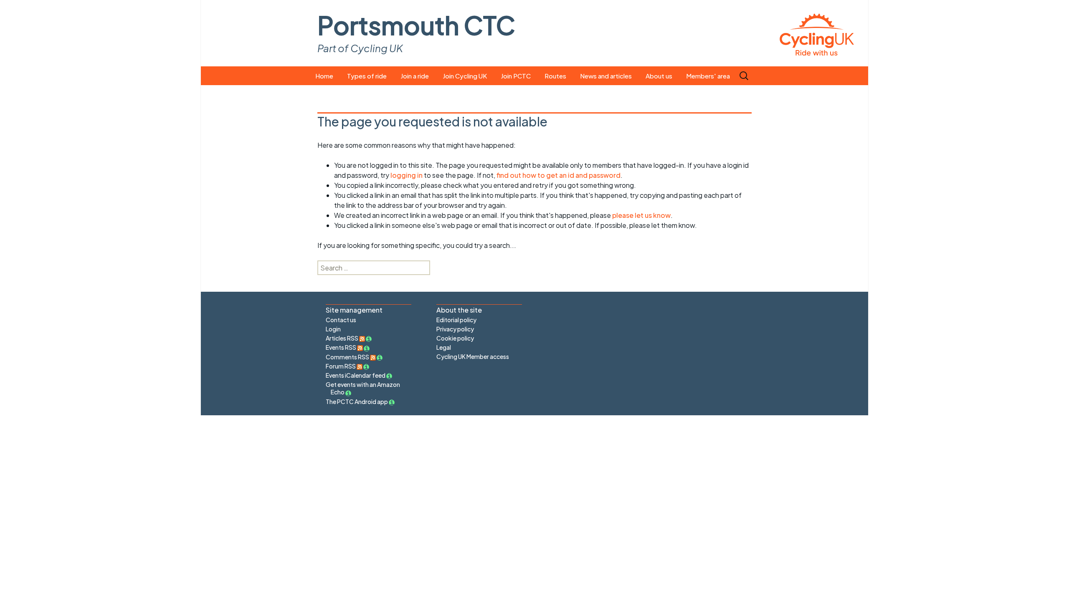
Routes (555, 76)
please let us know (641, 215)
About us (659, 76)
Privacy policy (455, 329)
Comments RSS (348, 357)
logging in (406, 175)
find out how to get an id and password (559, 175)
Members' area (708, 76)
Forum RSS (341, 366)
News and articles (606, 76)
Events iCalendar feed (355, 375)
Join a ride (414, 76)
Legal (443, 347)
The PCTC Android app (357, 401)
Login (333, 329)
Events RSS (341, 347)
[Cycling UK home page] (816, 33)
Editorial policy (456, 319)
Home (324, 76)
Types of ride (367, 76)
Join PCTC (516, 76)
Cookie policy (455, 338)
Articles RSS (342, 338)
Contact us (341, 319)
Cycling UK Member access (472, 356)
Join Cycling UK (465, 76)
